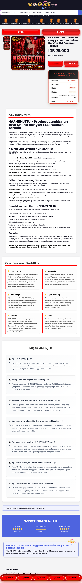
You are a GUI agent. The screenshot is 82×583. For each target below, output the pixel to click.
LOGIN (21, 32)
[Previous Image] (12, 53)
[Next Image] (43, 53)
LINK (58, 578)
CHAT (74, 578)
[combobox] (39, 12)
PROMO (10, 578)
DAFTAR (60, 32)
